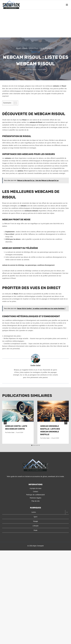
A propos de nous (35, 488)
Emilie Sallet (32, 69)
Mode (35, 530)
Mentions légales (35, 498)
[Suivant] (65, 422)
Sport (35, 517)
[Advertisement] (35, 24)
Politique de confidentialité (35, 495)
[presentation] (18, 411)
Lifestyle (35, 52)
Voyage (35, 521)
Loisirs (34, 512)
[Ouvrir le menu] (67, 5)
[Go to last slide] (5, 422)
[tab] (31, 445)
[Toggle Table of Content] (14, 103)
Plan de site (36, 501)
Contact (35, 491)
